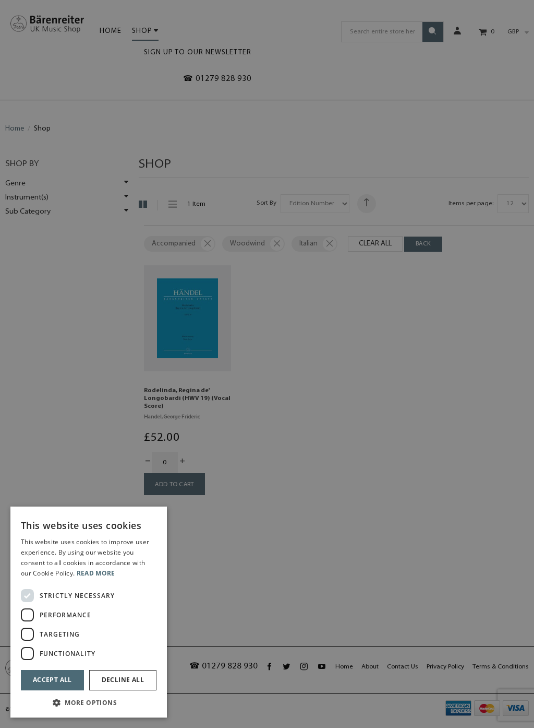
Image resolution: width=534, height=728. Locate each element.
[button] (88, 702)
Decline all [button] (123, 679)
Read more (96, 573)
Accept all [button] (52, 679)
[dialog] (88, 612)
